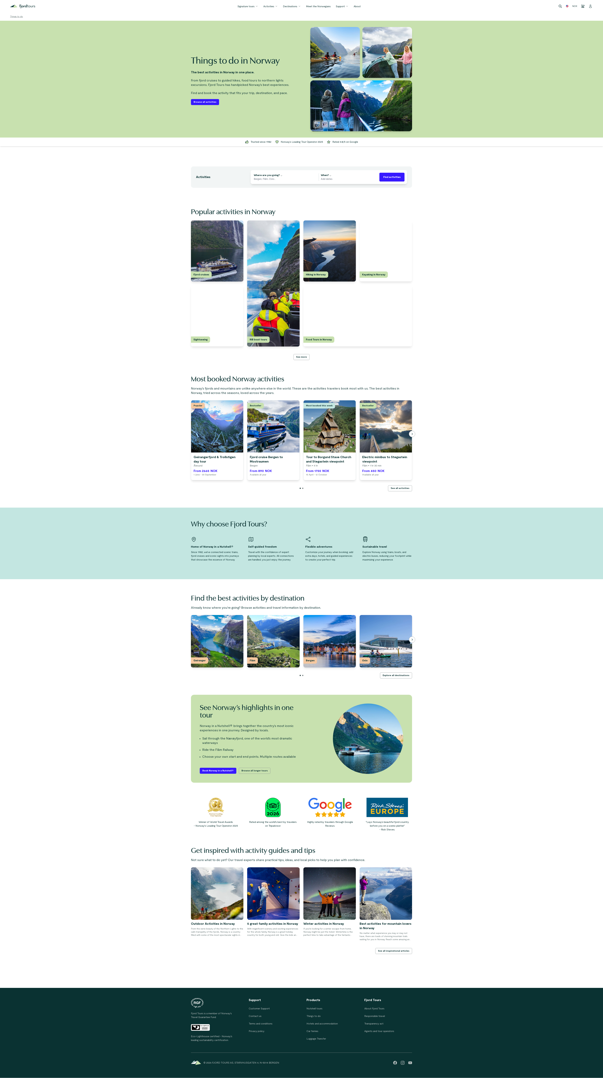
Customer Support (259, 1008)
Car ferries (312, 1031)
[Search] (560, 6)
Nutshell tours (314, 1008)
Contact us (255, 1016)
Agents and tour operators (379, 1031)
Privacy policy (256, 1031)
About (357, 6)
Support (340, 6)
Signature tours (246, 6)
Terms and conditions (260, 1023)
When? (325, 175)
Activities (268, 6)
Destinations (290, 6)
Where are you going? (267, 175)
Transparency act (373, 1023)
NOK (574, 6)
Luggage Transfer (316, 1038)
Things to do (16, 17)
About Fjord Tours (374, 1008)
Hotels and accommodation (322, 1023)
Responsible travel (374, 1016)
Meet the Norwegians (318, 6)
